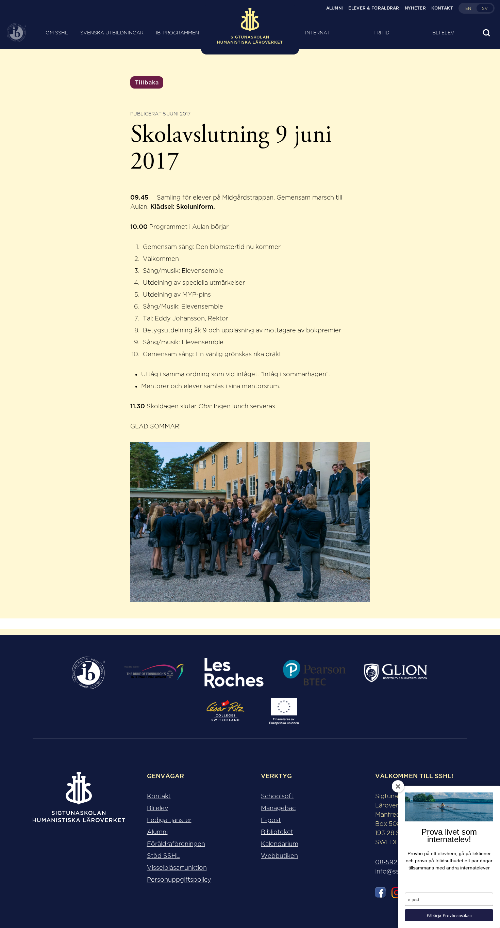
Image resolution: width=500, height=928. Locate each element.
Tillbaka (147, 82)
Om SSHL (57, 32)
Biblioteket (277, 832)
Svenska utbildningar (112, 32)
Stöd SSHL (163, 855)
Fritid (381, 32)
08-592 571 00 (397, 862)
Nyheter (415, 8)
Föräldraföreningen (176, 843)
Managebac (278, 808)
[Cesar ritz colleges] (226, 711)
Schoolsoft (277, 796)
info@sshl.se (393, 871)
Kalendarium (279, 843)
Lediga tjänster (169, 820)
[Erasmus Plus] (283, 711)
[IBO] (88, 673)
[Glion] (395, 673)
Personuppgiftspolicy (179, 879)
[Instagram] (396, 894)
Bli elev (443, 32)
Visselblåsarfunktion (177, 867)
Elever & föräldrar (373, 8)
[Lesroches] (234, 673)
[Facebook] (380, 894)
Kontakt (442, 8)
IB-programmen (177, 32)
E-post (271, 820)
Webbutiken (279, 855)
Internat (317, 32)
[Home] (250, 32)
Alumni (334, 8)
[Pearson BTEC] (314, 673)
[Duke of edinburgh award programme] (154, 673)
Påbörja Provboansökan (449, 915)
